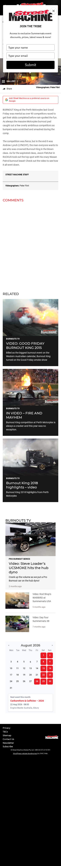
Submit (30, 64)
